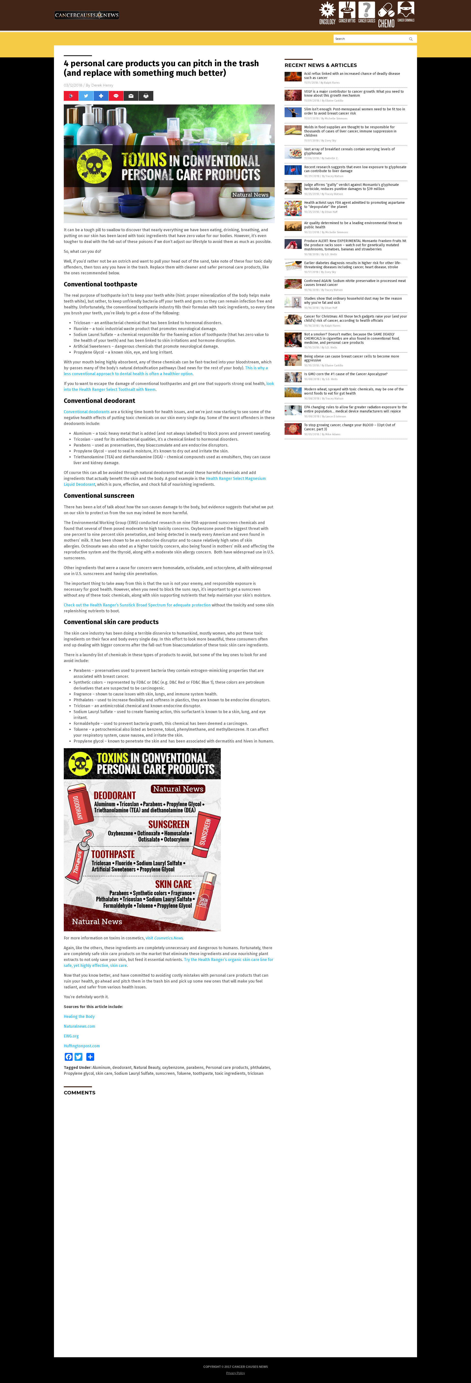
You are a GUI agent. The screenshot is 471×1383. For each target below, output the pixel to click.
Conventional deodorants (87, 412)
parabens (195, 1067)
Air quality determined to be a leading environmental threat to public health (353, 225)
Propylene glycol (79, 1073)
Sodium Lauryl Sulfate (134, 1073)
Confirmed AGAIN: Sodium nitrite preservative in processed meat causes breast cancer (355, 283)
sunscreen (165, 1073)
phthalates (260, 1067)
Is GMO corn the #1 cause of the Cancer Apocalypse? (346, 374)
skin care (104, 1073)
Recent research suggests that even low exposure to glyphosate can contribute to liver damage (355, 169)
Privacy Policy (235, 1373)
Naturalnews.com (79, 1026)
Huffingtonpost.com (82, 1046)
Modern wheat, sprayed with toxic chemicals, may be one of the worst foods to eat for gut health (354, 391)
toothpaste (203, 1073)
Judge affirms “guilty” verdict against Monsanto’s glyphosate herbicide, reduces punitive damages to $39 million (351, 187)
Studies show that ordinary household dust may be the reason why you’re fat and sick (353, 300)
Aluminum (101, 1067)
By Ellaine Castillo (332, 100)
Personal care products (227, 1067)
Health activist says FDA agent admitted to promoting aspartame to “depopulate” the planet (354, 205)
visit (164, 938)
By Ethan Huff (329, 212)
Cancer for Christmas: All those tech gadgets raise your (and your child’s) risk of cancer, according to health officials (355, 318)
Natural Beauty (146, 1067)
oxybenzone (173, 1067)
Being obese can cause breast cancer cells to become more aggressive (351, 358)
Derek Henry (102, 85)
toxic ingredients (230, 1073)
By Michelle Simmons (334, 118)
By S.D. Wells (329, 254)
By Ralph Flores (330, 82)
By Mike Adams (331, 434)
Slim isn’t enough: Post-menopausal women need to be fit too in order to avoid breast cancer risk (354, 111)
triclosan (255, 1073)
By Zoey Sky (328, 140)
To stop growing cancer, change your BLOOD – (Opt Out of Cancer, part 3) (349, 427)
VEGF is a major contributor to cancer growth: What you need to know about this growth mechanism (354, 94)
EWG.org (71, 1036)
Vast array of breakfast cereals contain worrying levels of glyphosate (349, 151)
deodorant (121, 1067)
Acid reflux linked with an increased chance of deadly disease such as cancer (352, 76)
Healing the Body (79, 1016)
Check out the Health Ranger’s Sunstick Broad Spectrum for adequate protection (137, 605)
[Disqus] (169, 1160)
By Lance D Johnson (334, 416)
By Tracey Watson (332, 176)
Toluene (184, 1073)
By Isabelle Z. (330, 158)
